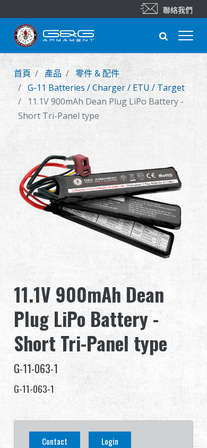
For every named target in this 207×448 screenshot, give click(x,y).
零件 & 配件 (97, 73)
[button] (163, 35)
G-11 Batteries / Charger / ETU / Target (106, 87)
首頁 (22, 73)
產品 (53, 73)
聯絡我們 (178, 9)
